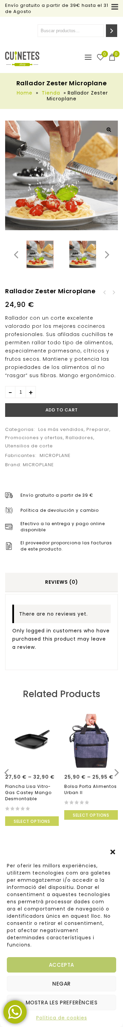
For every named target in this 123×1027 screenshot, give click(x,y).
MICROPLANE (55, 455)
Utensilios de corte (29, 446)
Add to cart (61, 410)
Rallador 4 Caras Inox (113, 292)
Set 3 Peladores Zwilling (104, 292)
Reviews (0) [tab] (61, 582)
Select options (32, 821)
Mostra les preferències (62, 1002)
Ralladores (79, 437)
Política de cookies (61, 1017)
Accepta (61, 964)
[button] (112, 852)
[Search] (111, 30)
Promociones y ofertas (34, 437)
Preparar (97, 429)
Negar (61, 983)
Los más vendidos (61, 429)
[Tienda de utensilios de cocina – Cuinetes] (22, 58)
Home (24, 92)
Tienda (51, 92)
